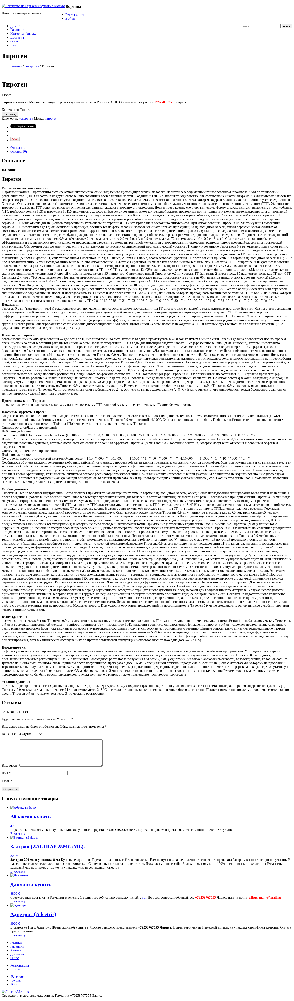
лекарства (32, 66)
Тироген (51, 118)
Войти (70, 18)
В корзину (9, 114)
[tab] (151, 148)
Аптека (15, 950)
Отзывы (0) (18, 151)
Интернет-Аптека (23, 33)
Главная (16, 66)
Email (7, 781)
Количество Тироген (17, 109)
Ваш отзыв (11, 765)
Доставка (17, 37)
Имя (6, 773)
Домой (15, 26)
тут (144, 897)
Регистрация (74, 14)
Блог (13, 45)
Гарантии (17, 29)
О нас (14, 41)
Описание (17, 147)
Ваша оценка (11, 734)
